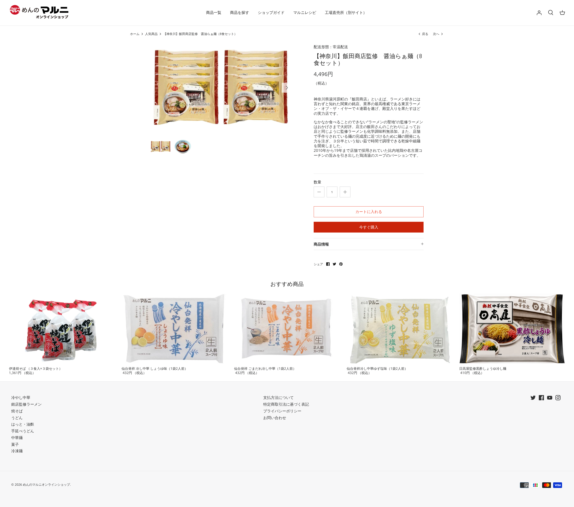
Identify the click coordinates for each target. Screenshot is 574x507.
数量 (317, 182)
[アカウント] (539, 12)
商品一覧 (213, 13)
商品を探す (239, 13)
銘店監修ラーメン (26, 404)
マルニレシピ (304, 13)
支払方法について (278, 397)
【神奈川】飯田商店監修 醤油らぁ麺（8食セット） (200, 34)
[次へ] (287, 88)
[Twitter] (533, 397)
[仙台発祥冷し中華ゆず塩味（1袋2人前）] (399, 329)
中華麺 (17, 437)
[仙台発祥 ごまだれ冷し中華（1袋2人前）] (287, 329)
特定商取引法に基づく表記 (286, 404)
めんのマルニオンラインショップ (46, 484)
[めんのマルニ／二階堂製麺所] (40, 12)
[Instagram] (558, 397)
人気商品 (151, 34)
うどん (17, 417)
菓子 (15, 444)
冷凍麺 (17, 450)
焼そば (17, 410)
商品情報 (321, 244)
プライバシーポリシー (282, 410)
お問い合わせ (274, 417)
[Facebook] (541, 397)
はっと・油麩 (22, 424)
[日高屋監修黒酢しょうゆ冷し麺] (512, 329)
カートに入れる (368, 212)
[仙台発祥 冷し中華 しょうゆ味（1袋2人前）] (174, 329)
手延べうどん (22, 430)
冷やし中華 (20, 397)
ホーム (134, 34)
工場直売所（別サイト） (346, 13)
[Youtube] (549, 397)
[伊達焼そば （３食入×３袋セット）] (62, 329)
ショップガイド (271, 13)
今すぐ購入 (368, 227)
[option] (221, 88)
